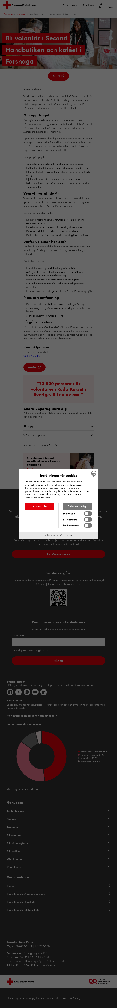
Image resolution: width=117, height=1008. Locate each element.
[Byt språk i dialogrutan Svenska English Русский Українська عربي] (93, 473)
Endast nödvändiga (77, 506)
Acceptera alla (39, 506)
